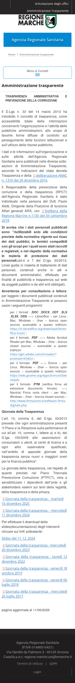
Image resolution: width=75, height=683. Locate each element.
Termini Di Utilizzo (30, 664)
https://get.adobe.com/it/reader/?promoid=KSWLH (33, 356)
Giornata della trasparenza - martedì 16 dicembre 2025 (33, 501)
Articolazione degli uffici (52, 4)
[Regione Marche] (37, 21)
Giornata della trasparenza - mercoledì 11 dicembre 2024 (34, 513)
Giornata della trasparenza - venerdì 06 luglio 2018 (34, 582)
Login (37, 672)
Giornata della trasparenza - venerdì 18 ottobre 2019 (34, 570)
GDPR (53, 664)
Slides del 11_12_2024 (18, 538)
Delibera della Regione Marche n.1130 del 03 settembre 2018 (34, 216)
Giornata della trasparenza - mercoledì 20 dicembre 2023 (34, 547)
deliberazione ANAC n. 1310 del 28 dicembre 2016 (34, 178)
